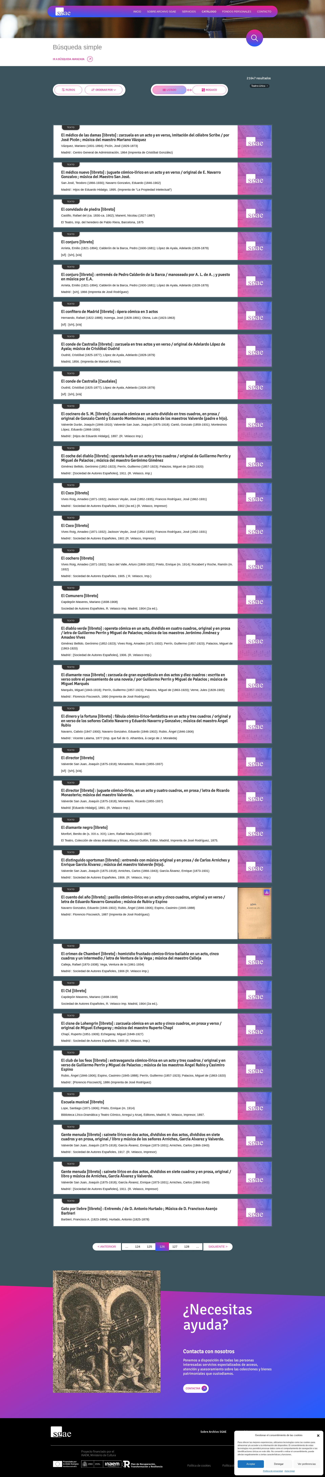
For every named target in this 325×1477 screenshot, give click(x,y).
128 (186, 1246)
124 (137, 1246)
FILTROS (70, 90)
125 (149, 1246)
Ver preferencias (307, 1463)
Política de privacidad (273, 1471)
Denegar (279, 1463)
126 (162, 1246)
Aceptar (250, 1463)
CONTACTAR (193, 1388)
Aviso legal (290, 1471)
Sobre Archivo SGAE (213, 1432)
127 (174, 1246)
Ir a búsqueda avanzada (68, 59)
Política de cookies (199, 1465)
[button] (318, 1435)
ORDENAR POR (104, 90)
